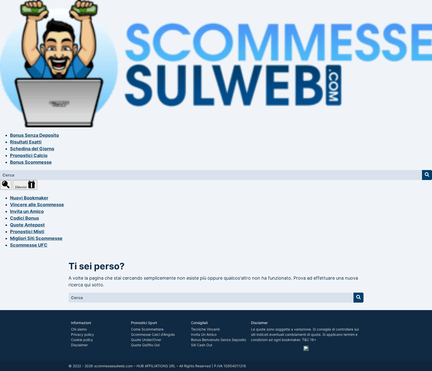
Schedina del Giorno (32, 148)
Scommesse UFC (29, 245)
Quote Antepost (27, 224)
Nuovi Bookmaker (29, 197)
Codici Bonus (24, 218)
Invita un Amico (27, 211)
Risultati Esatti (26, 142)
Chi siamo (79, 329)
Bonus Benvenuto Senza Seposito (218, 340)
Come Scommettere (147, 329)
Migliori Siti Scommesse (36, 238)
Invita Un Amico (203, 334)
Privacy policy (82, 334)
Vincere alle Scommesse (37, 204)
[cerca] (6, 185)
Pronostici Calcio (29, 155)
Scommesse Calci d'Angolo (153, 334)
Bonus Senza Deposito (34, 135)
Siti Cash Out (201, 345)
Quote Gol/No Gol (145, 345)
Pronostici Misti (27, 231)
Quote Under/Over (146, 340)
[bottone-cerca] (427, 175)
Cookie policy (82, 340)
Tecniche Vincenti (205, 329)
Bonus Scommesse (31, 162)
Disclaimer (79, 345)
